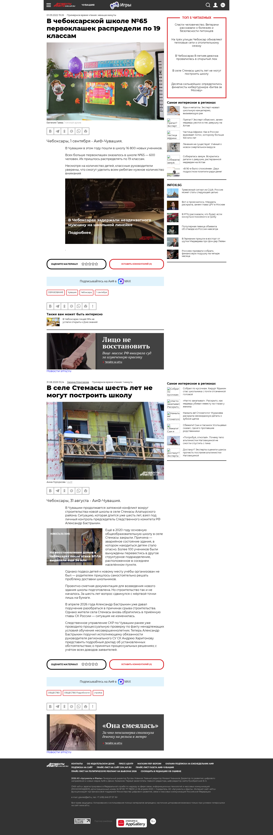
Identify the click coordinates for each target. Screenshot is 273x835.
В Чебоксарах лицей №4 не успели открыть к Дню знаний (80, 320)
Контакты (77, 764)
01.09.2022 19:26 (55, 15)
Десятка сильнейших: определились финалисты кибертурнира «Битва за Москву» (196, 87)
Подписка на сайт (81, 767)
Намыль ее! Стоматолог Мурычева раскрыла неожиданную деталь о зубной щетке (203, 415)
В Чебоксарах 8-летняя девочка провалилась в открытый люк (196, 57)
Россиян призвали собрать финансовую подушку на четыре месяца (201, 253)
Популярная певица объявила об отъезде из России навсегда (200, 227)
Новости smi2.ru (59, 371)
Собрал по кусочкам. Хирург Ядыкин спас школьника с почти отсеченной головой (204, 391)
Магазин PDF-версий (149, 764)
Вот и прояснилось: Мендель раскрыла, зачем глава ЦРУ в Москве (203, 203)
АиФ (69, 482)
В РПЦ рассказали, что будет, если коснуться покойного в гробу (202, 215)
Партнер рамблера (103, 821)
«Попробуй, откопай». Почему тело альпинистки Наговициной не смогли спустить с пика (203, 440)
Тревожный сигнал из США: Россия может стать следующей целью (202, 191)
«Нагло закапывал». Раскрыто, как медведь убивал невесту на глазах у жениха (204, 403)
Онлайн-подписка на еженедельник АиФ (189, 764)
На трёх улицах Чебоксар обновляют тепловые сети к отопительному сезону (196, 42)
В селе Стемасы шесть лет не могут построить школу (196, 72)
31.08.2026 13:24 (55, 382)
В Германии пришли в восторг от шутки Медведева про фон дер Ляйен (203, 240)
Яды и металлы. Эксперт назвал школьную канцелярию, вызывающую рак (201, 110)
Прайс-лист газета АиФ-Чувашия (155, 767)
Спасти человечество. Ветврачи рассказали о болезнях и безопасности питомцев (197, 28)
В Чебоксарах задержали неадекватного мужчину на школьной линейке (109, 222)
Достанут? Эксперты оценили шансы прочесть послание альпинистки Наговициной (204, 452)
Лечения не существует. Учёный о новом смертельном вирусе (202, 145)
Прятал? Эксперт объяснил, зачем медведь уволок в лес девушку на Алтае (202, 122)
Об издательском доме (101, 764)
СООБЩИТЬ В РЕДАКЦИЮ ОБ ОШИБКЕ (161, 771)
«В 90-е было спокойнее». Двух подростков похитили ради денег (202, 170)
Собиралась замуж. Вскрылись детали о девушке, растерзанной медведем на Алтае (202, 159)
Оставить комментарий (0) (136, 264)
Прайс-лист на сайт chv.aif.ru (114, 767)
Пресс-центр (126, 764)
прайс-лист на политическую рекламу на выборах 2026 (103, 771)
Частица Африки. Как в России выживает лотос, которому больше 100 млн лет (203, 134)
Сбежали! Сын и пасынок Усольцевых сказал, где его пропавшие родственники (204, 428)
